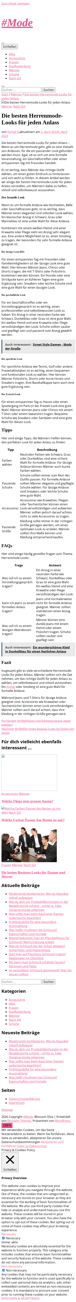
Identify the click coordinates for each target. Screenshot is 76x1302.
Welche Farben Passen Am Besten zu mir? (33, 820)
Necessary (13, 1238)
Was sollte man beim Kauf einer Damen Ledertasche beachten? (36, 916)
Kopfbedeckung (20, 66)
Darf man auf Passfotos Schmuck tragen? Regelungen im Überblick (37, 956)
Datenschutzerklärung (24, 1099)
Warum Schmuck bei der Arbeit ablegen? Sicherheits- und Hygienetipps (37, 948)
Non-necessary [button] (11, 1266)
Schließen (9, 47)
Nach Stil (15, 78)
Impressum (17, 1103)
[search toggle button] (2, 86)
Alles (12, 54)
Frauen (14, 62)
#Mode (17, 23)
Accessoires (17, 58)
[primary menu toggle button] (2, 43)
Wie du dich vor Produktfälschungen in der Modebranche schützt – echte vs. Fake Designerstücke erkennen (38, 906)
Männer (14, 70)
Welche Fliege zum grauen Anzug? (27, 801)
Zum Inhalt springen (15, 3)
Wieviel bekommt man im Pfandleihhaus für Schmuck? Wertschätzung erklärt (39, 940)
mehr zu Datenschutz (32, 1146)
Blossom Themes (19, 1121)
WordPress (62, 1121)
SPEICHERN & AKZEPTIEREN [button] (20, 1299)
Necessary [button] (8, 1234)
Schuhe (14, 74)
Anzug (10, 687)
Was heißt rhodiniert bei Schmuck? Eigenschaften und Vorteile (33, 932)
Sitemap (7, 1110)
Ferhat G (13, 132)
